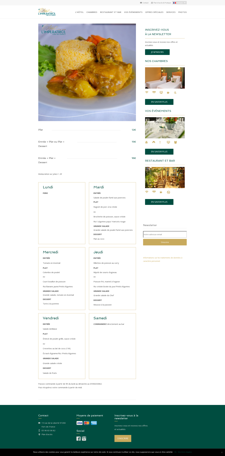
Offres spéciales (154, 12)
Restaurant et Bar (110, 12)
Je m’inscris (157, 52)
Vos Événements (133, 12)
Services (171, 12)
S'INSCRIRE (122, 438)
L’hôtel (79, 12)
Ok (175, 452)
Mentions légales (185, 452)
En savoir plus (159, 101)
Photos (182, 12)
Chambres (91, 12)
